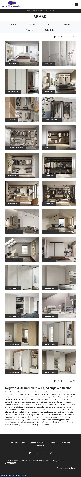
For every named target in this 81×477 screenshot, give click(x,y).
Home (29, 11)
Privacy (3, 475)
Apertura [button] (29, 30)
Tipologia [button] (66, 24)
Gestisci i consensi (21, 475)
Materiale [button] (31, 24)
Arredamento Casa (40, 11)
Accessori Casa (53, 443)
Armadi (51, 11)
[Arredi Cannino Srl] (11, 4)
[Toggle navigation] (77, 4)
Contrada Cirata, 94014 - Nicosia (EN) (44, 461)
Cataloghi (66, 443)
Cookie (10, 475)
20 (74, 37)
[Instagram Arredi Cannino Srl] (51, 453)
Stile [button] (49, 24)
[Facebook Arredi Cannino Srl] (44, 453)
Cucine (24, 443)
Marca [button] (13, 24)
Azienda (14, 443)
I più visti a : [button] (50, 30)
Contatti (40, 445)
